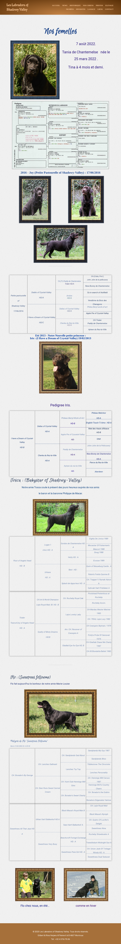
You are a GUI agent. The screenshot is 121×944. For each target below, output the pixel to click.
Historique (75, 5)
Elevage (109, 5)
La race (91, 9)
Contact (109, 9)
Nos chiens (88, 5)
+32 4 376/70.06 (62, 939)
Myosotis (80, 9)
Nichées (70, 9)
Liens (100, 9)
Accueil (56, 5)
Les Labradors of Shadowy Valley (17, 7)
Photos (99, 5)
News (64, 5)
